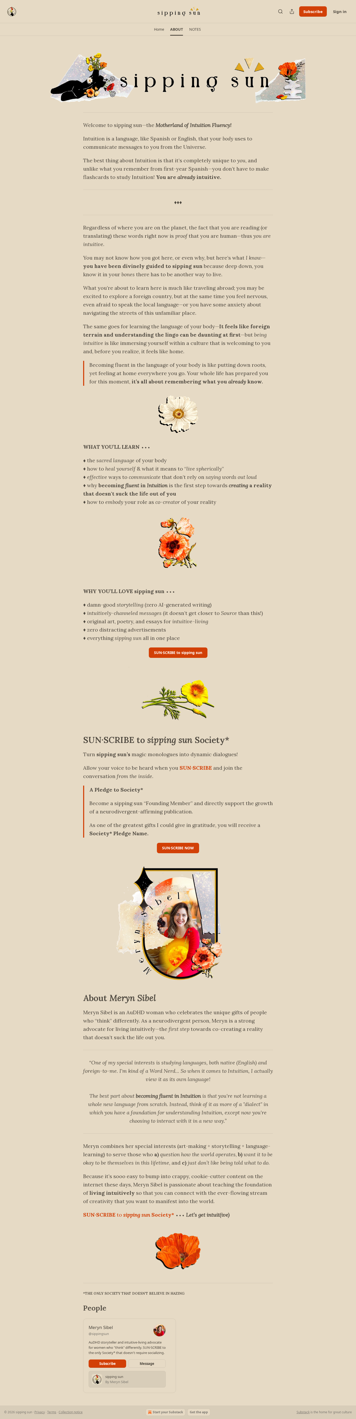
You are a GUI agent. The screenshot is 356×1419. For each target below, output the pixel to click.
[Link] (76, 740)
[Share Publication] (292, 11)
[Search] (280, 11)
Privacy (39, 1412)
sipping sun (136, 1214)
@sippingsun (99, 1333)
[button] (159, 29)
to (119, 1214)
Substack (303, 1412)
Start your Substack (168, 1412)
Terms (51, 1412)
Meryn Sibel (101, 1327)
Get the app (199, 1412)
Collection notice (71, 1412)
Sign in (340, 11)
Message (147, 1363)
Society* (162, 1214)
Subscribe (313, 11)
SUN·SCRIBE (196, 768)
